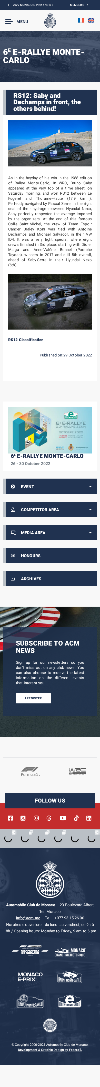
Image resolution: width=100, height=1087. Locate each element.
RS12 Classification (25, 340)
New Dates (43, 5)
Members (78, 5)
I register (33, 698)
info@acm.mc (28, 918)
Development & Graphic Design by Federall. (50, 1050)
